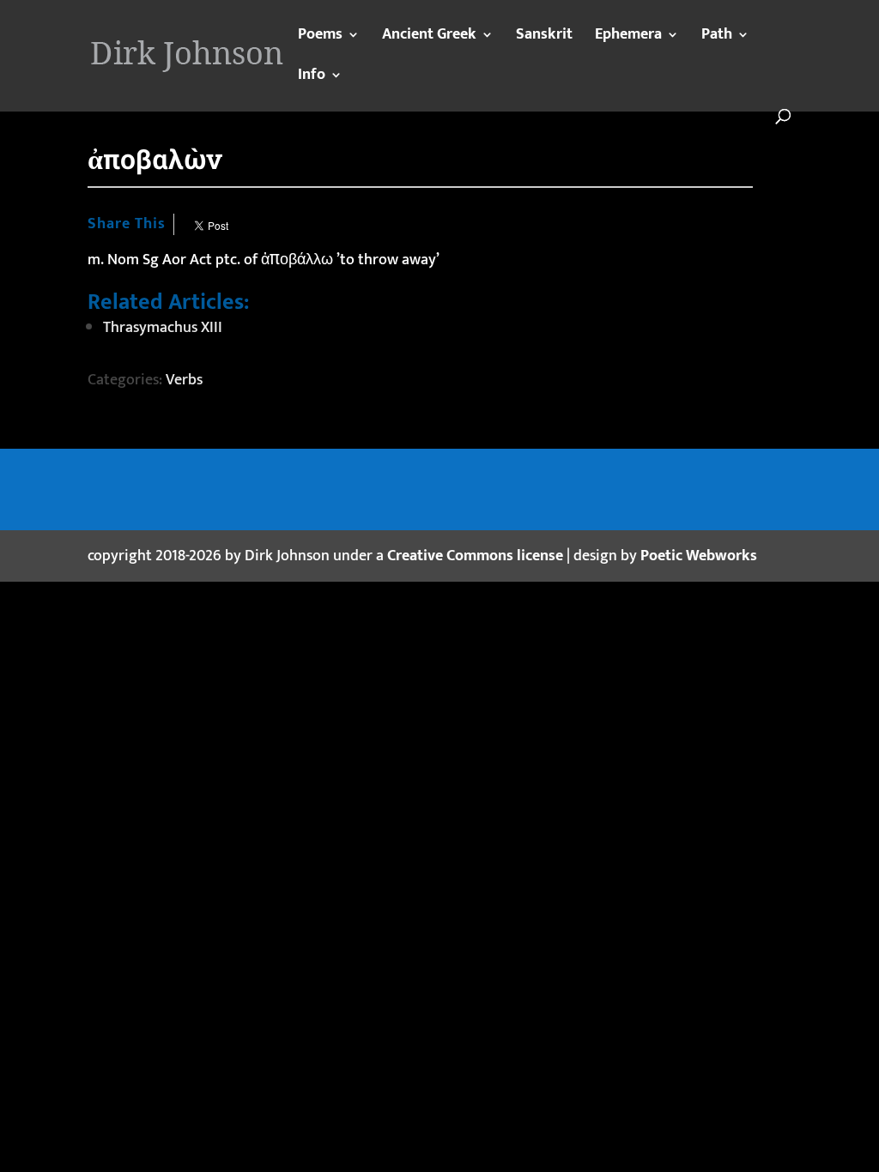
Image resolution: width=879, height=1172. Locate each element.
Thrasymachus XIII (162, 328)
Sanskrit (544, 37)
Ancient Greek (429, 37)
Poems (320, 37)
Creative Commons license (475, 556)
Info (311, 78)
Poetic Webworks (698, 556)
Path (716, 37)
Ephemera (628, 37)
